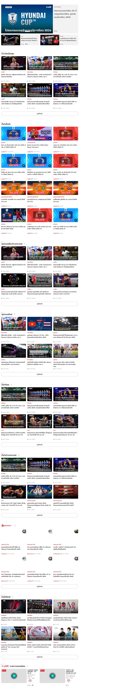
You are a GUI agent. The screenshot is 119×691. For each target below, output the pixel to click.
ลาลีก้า (3, 72)
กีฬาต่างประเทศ (9, 455)
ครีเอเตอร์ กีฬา (5, 545)
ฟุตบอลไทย (7, 314)
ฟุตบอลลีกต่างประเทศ (12, 243)
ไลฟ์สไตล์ (6, 597)
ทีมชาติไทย (30, 72)
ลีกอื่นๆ (3, 289)
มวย (2, 430)
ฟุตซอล (55, 333)
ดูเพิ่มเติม (39, 113)
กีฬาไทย (55, 72)
